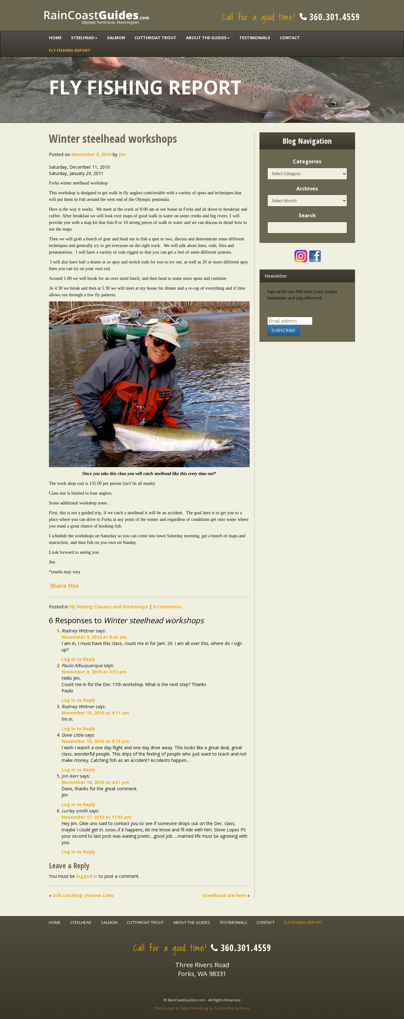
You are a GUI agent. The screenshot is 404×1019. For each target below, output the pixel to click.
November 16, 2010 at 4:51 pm (95, 782)
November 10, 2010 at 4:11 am (95, 713)
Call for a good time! (291, 17)
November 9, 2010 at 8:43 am (94, 637)
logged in (87, 876)
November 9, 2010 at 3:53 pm (94, 672)
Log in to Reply (78, 659)
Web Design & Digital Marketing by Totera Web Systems (202, 1008)
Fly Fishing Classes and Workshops (108, 607)
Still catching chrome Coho (83, 895)
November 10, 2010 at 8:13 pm (95, 741)
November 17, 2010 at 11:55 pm (97, 817)
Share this (64, 585)
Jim (122, 154)
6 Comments (167, 607)
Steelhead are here (224, 895)
